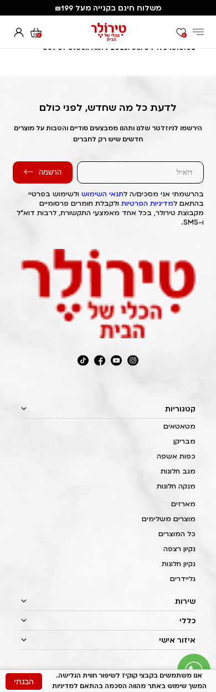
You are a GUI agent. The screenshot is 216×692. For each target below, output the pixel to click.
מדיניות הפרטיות (147, 203)
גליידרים (183, 578)
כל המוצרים (177, 533)
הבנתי (24, 681)
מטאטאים (179, 426)
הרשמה (50, 172)
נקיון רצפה (179, 548)
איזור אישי (177, 640)
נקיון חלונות (179, 563)
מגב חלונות (178, 471)
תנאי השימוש (102, 194)
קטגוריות (180, 409)
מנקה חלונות (176, 486)
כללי (187, 620)
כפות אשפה (176, 456)
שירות (185, 601)
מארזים (183, 503)
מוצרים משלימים (169, 518)
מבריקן (184, 441)
